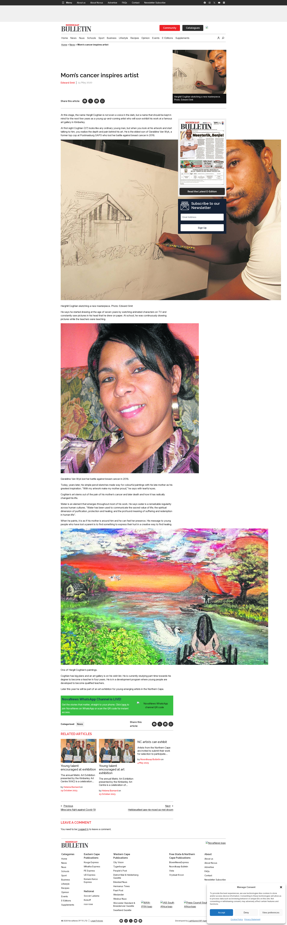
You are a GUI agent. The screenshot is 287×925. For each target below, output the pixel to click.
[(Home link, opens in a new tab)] (74, 844)
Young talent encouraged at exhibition (78, 767)
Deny (246, 912)
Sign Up (202, 227)
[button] (281, 887)
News (72, 44)
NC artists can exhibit (152, 742)
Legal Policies (97, 921)
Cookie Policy (237, 919)
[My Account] (218, 38)
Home (64, 44)
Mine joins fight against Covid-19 (78, 809)
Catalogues (193, 27)
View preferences (270, 912)
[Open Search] (223, 38)
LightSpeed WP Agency (198, 921)
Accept (221, 912)
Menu (69, 2)
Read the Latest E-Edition (202, 191)
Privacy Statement (252, 919)
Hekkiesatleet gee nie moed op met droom (150, 809)
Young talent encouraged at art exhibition (112, 769)
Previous (68, 805)
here (124, 704)
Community (169, 27)
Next (167, 805)
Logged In (83, 829)
